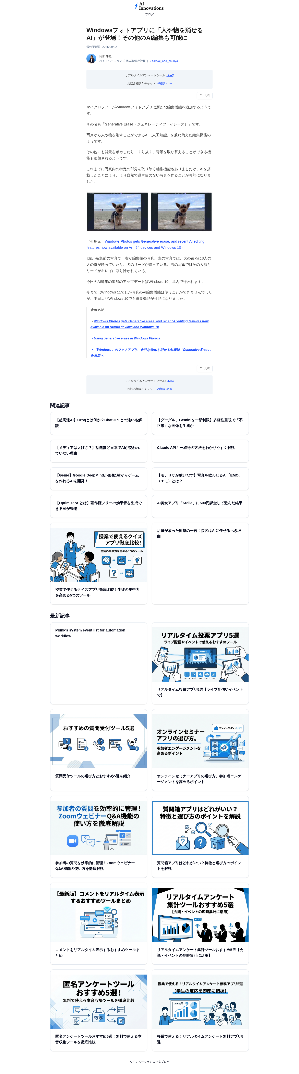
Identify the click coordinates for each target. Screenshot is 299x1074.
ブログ (149, 14)
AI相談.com (164, 83)
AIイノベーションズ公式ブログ (149, 1061)
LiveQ (170, 75)
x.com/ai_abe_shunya (164, 60)
